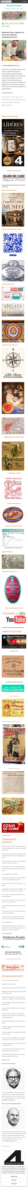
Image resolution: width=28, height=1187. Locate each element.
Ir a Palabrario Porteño (7, 933)
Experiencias (12, 99)
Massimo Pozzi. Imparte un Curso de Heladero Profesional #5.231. (13, 34)
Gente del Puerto (14, 5)
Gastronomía (5, 102)
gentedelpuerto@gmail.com (8, 1100)
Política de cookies (20, 1172)
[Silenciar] (22, 647)
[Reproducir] (3, 647)
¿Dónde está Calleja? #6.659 (9, 984)
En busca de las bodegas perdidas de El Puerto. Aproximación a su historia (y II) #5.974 (13, 868)
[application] (14, 641)
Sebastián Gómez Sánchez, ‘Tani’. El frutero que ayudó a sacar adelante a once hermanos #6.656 (13, 927)
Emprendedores (5, 99)
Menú (25, 1)
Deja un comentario (7, 105)
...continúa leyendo (7, 93)
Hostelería (10, 102)
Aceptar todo (14, 1176)
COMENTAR (15, 874)
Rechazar (14, 1180)
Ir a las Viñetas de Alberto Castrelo (14, 682)
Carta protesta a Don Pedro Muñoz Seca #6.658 (13, 988)
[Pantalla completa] (24, 647)
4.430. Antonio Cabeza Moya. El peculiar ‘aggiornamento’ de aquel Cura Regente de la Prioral (14, 848)
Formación (23, 99)
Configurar (14, 1183)
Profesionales (16, 102)
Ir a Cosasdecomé (6, 835)
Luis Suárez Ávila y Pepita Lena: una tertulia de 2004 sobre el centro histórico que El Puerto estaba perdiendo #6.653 (13, 1015)
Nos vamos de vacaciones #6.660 (10, 980)
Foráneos (18, 99)
